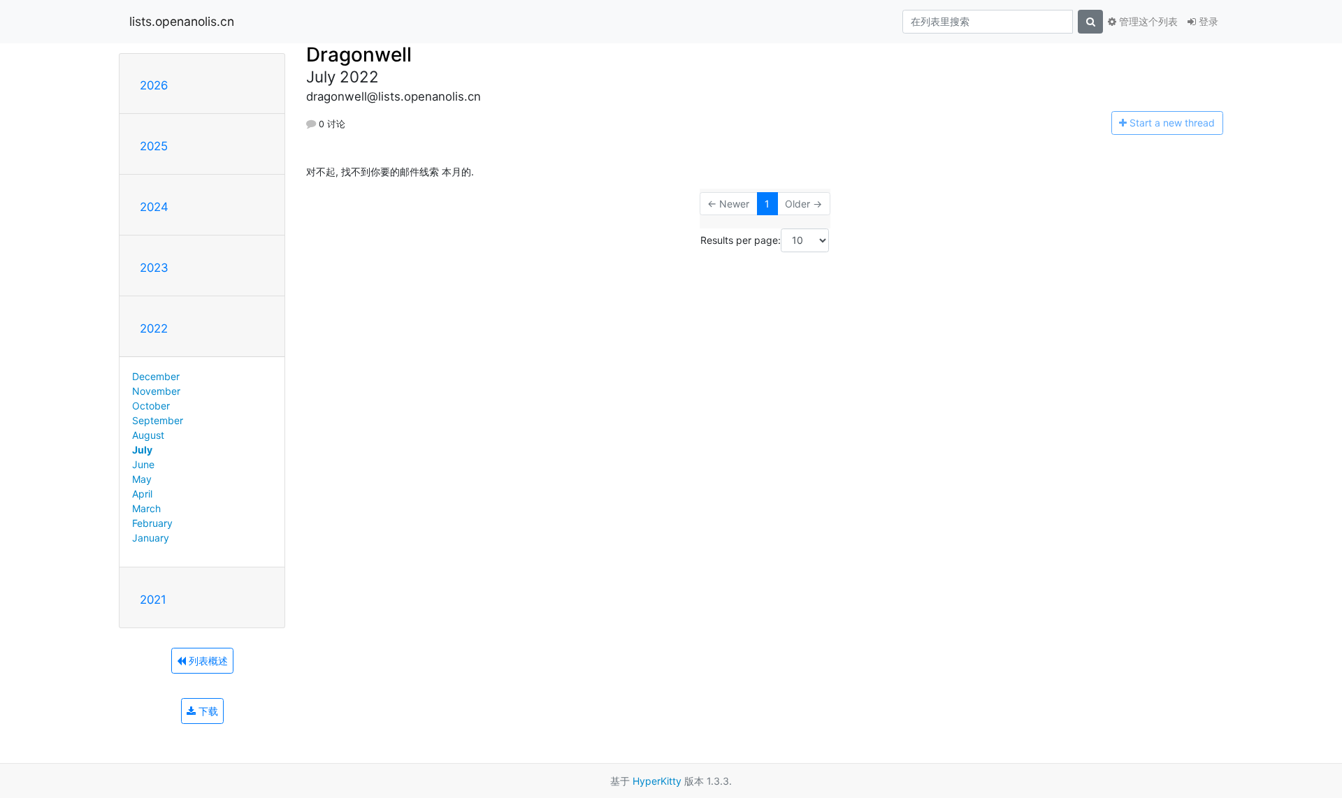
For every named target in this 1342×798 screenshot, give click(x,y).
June (143, 464)
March (146, 508)
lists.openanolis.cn (181, 21)
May (142, 479)
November (156, 391)
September (157, 420)
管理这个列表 (1147, 21)
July (142, 450)
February (152, 523)
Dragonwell (359, 54)
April (142, 494)
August (148, 435)
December (156, 376)
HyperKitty (657, 781)
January (150, 538)
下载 (207, 711)
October (151, 406)
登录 (1207, 21)
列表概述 (207, 661)
